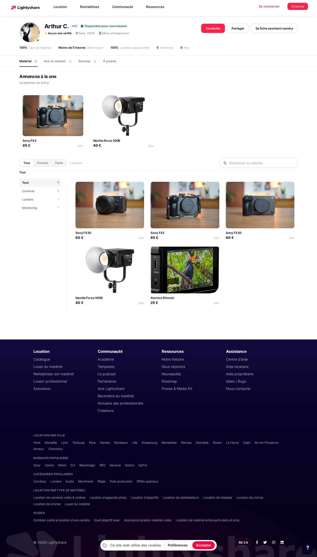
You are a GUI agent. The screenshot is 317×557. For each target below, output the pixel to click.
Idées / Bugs (236, 381)
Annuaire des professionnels (120, 403)
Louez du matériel (47, 366)
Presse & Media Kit (177, 388)
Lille (134, 442)
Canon (49, 465)
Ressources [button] (155, 7)
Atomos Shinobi (162, 298)
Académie (106, 359)
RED (102, 465)
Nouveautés (171, 374)
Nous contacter (238, 388)
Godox (129, 465)
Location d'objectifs (144, 497)
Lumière (55, 481)
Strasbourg (149, 442)
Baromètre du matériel (116, 396)
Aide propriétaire (239, 374)
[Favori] (78, 100)
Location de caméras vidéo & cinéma (59, 497)
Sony (37, 465)
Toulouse (78, 442)
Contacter (213, 28)
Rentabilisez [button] (89, 7)
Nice (92, 442)
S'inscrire (297, 6)
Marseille (51, 442)
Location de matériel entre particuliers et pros (207, 520)
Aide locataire (237, 366)
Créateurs (106, 410)
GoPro (142, 465)
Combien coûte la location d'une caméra (61, 520)
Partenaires (107, 381)
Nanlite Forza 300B (106, 140)
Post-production (121, 481)
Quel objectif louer (107, 520)
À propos (109, 61)
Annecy (38, 449)
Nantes (105, 442)
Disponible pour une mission (106, 26)
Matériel (27, 61)
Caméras (39, 481)
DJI (73, 465)
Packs (59, 163)
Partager (238, 28)
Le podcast (107, 374)
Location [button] (60, 7)
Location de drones (47, 504)
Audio (70, 481)
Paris (36, 442)
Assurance (41, 388)
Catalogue (41, 359)
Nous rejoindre (173, 366)
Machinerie (85, 481)
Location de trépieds (217, 497)
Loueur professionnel (50, 381)
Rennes (186, 442)
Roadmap (169, 381)
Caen (246, 442)
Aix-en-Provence (266, 442)
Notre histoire (173, 359)
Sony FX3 (29, 140)
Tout (22, 172)
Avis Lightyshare (111, 388)
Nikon (62, 465)
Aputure (115, 465)
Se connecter (269, 6)
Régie (101, 481)
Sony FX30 (83, 233)
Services (87, 61)
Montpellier (169, 442)
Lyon (64, 442)
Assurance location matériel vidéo (147, 520)
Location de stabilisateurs (181, 497)
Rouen (217, 442)
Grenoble (202, 442)
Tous (27, 163)
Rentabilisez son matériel (53, 374)
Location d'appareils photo (108, 497)
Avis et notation (57, 61)
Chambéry (55, 449)
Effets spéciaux (147, 481)
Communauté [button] (122, 7)
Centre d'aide (237, 359)
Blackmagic (87, 465)
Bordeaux (121, 442)
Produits (42, 163)
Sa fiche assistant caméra (274, 28)
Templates (106, 366)
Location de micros (249, 497)
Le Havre (232, 442)
